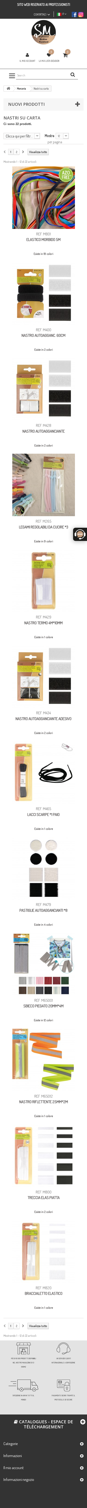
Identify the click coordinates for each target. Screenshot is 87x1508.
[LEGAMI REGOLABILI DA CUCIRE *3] (43, 485)
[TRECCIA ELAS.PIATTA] (43, 1155)
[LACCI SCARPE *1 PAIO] (43, 772)
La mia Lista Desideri (49, 60)
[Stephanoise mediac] (43, 32)
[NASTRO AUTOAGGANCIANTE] (43, 389)
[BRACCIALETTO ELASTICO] (43, 1251)
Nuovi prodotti (26, 104)
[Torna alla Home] (8, 88)
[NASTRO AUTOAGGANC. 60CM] (43, 293)
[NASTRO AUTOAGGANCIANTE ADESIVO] (43, 676)
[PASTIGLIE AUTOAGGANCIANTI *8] (43, 868)
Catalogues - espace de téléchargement (45, 1424)
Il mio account (27, 60)
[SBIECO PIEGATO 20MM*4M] (43, 964)
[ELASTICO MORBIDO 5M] (43, 197)
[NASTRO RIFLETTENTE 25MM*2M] (43, 1060)
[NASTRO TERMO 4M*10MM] (43, 580)
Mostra (49, 135)
